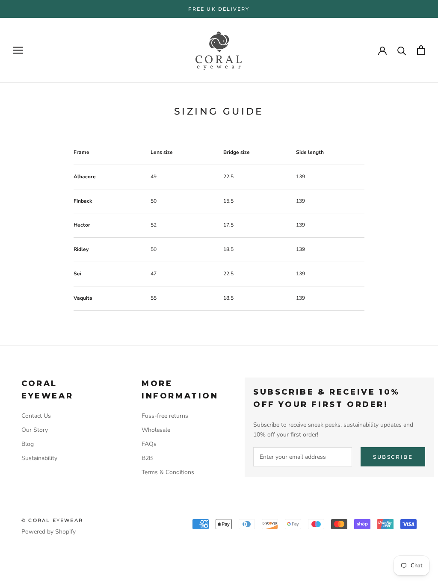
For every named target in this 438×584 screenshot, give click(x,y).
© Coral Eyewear (52, 520)
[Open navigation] (18, 50)
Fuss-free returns (165, 416)
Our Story (34, 430)
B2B (147, 458)
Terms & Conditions (168, 472)
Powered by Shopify (48, 532)
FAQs (149, 444)
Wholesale (156, 430)
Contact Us (36, 416)
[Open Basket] (421, 50)
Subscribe (393, 457)
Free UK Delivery (218, 9)
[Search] (401, 50)
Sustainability (39, 458)
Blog (27, 444)
